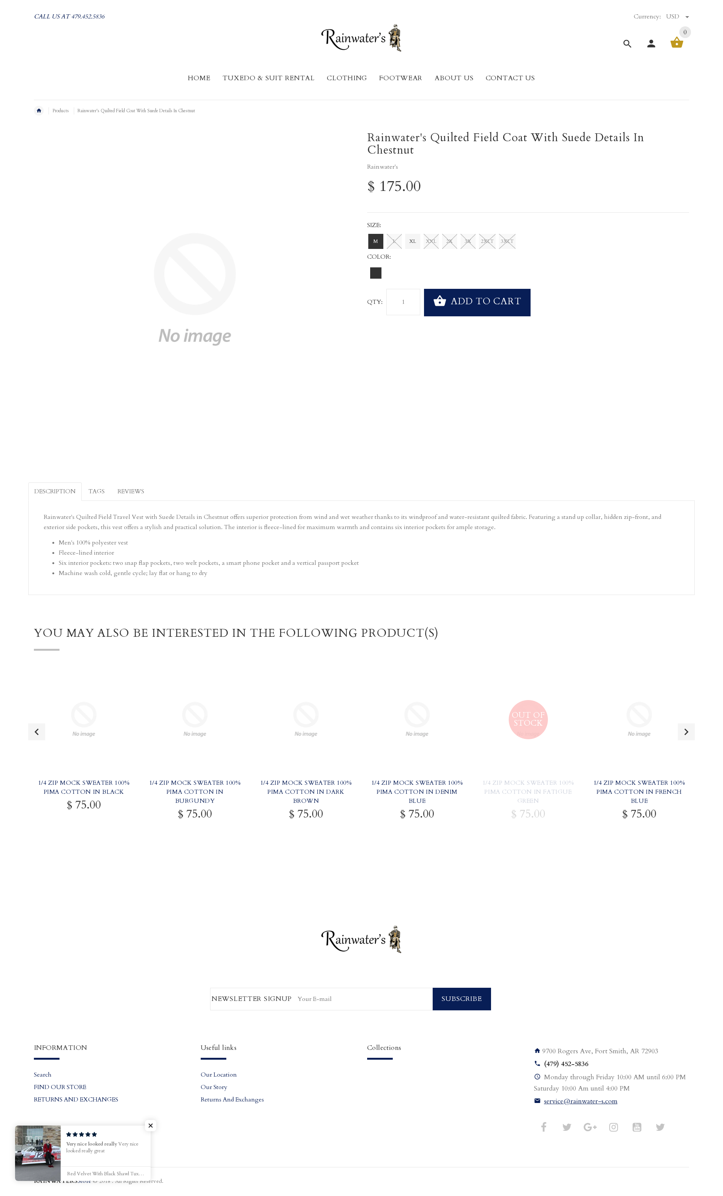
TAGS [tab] (96, 491)
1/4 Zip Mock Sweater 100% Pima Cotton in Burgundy (195, 792)
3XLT (507, 241)
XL (412, 241)
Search (43, 1075)
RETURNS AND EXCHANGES (76, 1099)
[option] (83, 760)
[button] (150, 1125)
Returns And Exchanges (232, 1099)
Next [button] (686, 731)
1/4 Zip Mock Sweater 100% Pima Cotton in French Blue (639, 792)
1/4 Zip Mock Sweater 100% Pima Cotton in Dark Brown (306, 792)
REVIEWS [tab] (130, 491)
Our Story (214, 1087)
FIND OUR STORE (60, 1087)
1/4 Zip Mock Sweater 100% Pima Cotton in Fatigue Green (528, 792)
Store (62, 1181)
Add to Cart (485, 302)
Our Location (219, 1075)
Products (60, 111)
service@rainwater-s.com (581, 1101)
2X (449, 241)
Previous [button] (36, 731)
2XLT (487, 241)
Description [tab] (55, 491)
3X (468, 241)
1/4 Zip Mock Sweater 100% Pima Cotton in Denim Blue (417, 792)
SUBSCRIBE (462, 999)
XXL (431, 241)
